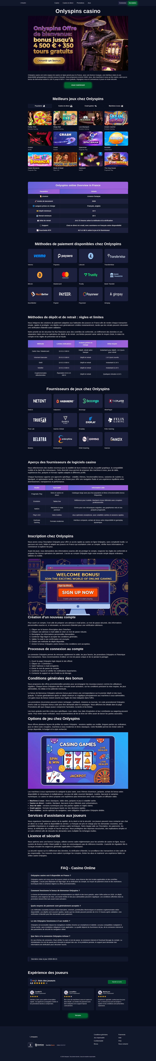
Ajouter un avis (117, 982)
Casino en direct (64, 106)
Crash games (89, 106)
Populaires (38, 106)
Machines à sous (114, 106)
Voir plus (78, 1015)
